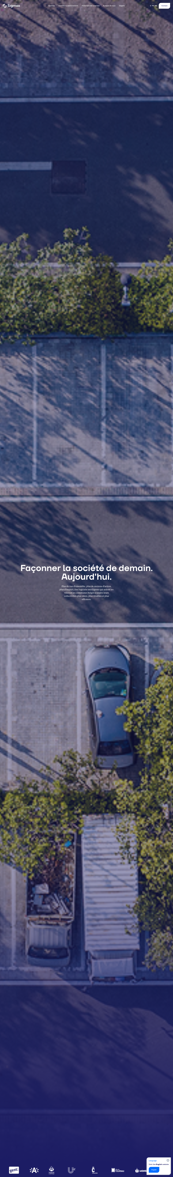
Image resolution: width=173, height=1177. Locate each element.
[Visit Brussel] (95, 1170)
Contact (164, 6)
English (154, 1170)
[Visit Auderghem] (49, 1170)
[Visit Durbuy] (72, 1170)
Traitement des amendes (90, 6)
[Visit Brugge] (118, 1170)
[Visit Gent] (142, 1170)
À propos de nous (109, 6)
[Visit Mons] (26, 1170)
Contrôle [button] (51, 6)
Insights (122, 6)
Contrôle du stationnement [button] (68, 6)
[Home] (11, 6)
